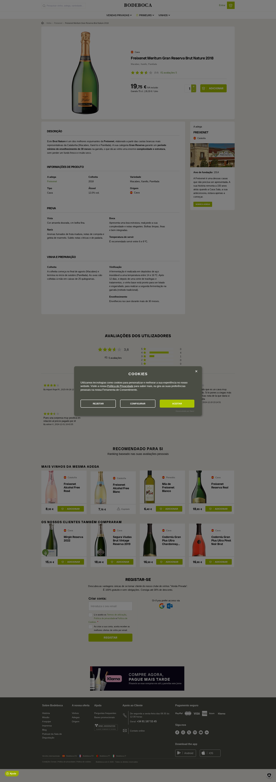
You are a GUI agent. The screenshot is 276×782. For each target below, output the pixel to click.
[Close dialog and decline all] (196, 371)
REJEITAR (98, 403)
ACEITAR (177, 403)
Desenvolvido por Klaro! (185, 411)
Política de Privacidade (120, 386)
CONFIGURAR (137, 403)
